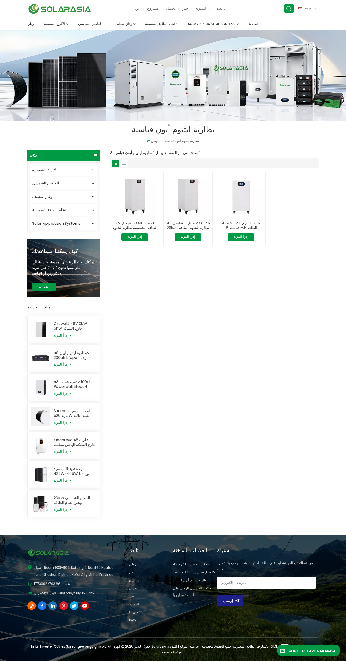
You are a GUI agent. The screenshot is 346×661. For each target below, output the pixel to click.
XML (274, 646)
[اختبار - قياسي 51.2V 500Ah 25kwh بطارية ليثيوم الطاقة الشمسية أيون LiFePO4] (188, 196)
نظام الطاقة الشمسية (160, 24)
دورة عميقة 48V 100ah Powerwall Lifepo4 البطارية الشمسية (73, 384)
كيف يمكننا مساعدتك (55, 251)
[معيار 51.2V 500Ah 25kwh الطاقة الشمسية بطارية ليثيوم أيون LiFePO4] (134, 196)
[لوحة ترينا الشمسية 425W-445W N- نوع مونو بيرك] (41, 474)
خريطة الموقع (189, 646)
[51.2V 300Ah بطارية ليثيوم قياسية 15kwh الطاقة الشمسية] (241, 196)
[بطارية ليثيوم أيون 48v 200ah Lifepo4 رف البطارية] (41, 358)
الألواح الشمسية (54, 24)
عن (137, 8)
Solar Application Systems (211, 24)
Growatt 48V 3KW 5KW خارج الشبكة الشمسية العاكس (70, 326)
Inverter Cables (52, 646)
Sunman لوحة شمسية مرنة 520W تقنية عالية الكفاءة (72, 413)
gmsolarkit (103, 646)
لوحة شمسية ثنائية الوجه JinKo (194, 572)
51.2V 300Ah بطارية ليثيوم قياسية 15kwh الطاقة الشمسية (241, 225)
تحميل (170, 8)
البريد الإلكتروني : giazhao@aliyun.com (64, 593)
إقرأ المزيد (61, 335)
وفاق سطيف (123, 24)
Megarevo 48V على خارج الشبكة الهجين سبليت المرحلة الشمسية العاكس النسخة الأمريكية (75, 442)
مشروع (153, 8)
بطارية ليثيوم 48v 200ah (191, 564)
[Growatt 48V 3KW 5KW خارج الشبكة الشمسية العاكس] (41, 329)
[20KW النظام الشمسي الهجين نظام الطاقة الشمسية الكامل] (41, 503)
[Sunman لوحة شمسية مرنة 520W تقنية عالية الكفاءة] (41, 416)
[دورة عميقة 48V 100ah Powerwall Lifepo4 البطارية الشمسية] (41, 387)
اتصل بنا (253, 24)
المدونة (200, 8)
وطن (30, 24)
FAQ (132, 620)
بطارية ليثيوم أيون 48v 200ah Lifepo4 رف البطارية (71, 355)
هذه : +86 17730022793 (52, 583)
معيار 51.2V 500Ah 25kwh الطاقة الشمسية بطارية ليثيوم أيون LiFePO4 (135, 225)
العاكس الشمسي (90, 24)
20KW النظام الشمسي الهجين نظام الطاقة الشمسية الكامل (72, 500)
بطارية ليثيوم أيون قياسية (190, 580)
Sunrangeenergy (79, 646)
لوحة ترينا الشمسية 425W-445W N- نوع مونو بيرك (72, 471)
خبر (185, 8)
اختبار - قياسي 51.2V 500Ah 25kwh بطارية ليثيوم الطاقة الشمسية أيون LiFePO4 (188, 225)
